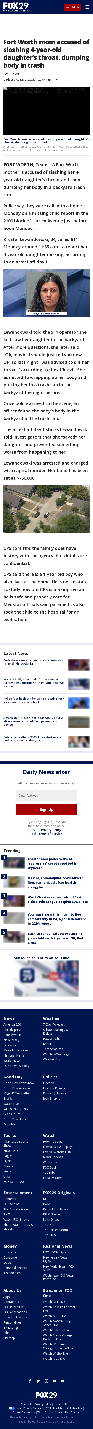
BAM (46, 1204)
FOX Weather (52, 1039)
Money (10, 1246)
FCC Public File (13, 1307)
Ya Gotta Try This (15, 1109)
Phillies (8, 1166)
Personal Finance (15, 1268)
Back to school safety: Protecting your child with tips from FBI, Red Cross (55, 938)
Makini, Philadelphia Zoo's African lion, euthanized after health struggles (56, 882)
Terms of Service (49, 834)
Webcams (50, 1162)
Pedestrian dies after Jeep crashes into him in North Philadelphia (33, 662)
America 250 (12, 1024)
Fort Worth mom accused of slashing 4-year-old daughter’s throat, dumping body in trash (46, 140)
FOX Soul (49, 1167)
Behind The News (55, 1209)
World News (12, 1061)
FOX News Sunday (16, 1066)
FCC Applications (15, 1312)
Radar (47, 1044)
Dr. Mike (9, 1124)
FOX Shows (11, 1204)
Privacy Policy (51, 830)
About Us (12, 1290)
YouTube (49, 1172)
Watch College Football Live (59, 1309)
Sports (9, 1135)
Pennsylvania (12, 1035)
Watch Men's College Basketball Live (57, 1337)
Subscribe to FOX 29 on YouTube (41, 958)
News (16, 74)
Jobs (6, 1333)
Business (9, 1252)
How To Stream (54, 1141)
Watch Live (72, 7)
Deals (7, 1262)
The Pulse (50, 1235)
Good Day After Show (18, 1083)
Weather (51, 1018)
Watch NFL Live (54, 1302)
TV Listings (11, 1327)
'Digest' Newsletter (16, 1093)
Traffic (8, 1098)
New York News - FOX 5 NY (58, 1268)
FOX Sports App (14, 1181)
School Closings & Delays (55, 1031)
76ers (7, 1171)
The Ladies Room (55, 1230)
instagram (46, 1381)
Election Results (54, 1088)
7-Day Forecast (54, 1024)
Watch (49, 1135)
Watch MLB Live (54, 1316)
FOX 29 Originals (59, 1192)
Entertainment (17, 1192)
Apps (6, 1296)
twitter (38, 1381)
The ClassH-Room (16, 1209)
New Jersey (11, 1040)
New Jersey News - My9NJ (56, 1259)
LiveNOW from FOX (57, 1152)
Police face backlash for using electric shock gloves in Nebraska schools (33, 700)
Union (7, 1176)
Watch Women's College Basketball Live (59, 1346)
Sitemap (9, 1338)
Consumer (10, 1257)
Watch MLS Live (54, 1358)
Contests (9, 1199)
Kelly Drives (51, 1219)
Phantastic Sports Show (15, 1143)
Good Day (12, 1076)
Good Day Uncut (15, 1119)
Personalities (12, 1322)
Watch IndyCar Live (56, 1330)
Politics (50, 1076)
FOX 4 (7, 74)
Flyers (7, 1161)
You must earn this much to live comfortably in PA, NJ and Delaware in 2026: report (57, 918)
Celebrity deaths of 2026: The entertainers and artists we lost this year (32, 738)
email (62, 1381)
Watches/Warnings (56, 1054)
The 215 (49, 1225)
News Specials (53, 1157)
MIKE (46, 1199)
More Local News (15, 1050)
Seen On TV (11, 1114)
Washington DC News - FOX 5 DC (59, 1277)
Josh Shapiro (52, 1098)
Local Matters (53, 1178)
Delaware (10, 1045)
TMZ (6, 1214)
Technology (11, 1273)
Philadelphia (11, 1030)
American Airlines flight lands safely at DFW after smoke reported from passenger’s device (33, 721)
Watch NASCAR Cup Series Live (57, 1323)
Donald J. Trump (54, 1093)
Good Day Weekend (17, 1088)
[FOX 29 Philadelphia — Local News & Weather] (16, 7)
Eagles (8, 1156)
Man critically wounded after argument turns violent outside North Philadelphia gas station (33, 682)
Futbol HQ (10, 1150)
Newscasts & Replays (58, 1147)
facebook (30, 1381)
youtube (54, 1381)
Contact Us (11, 1302)
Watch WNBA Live (56, 1353)
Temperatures (53, 1049)
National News (13, 1055)
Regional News (57, 1246)
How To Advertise (16, 1317)
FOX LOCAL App (54, 1252)
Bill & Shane (51, 1214)
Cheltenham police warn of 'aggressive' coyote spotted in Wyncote (52, 863)
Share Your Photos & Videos (18, 1227)
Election (48, 1083)
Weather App (52, 1059)
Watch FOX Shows (16, 1219)
